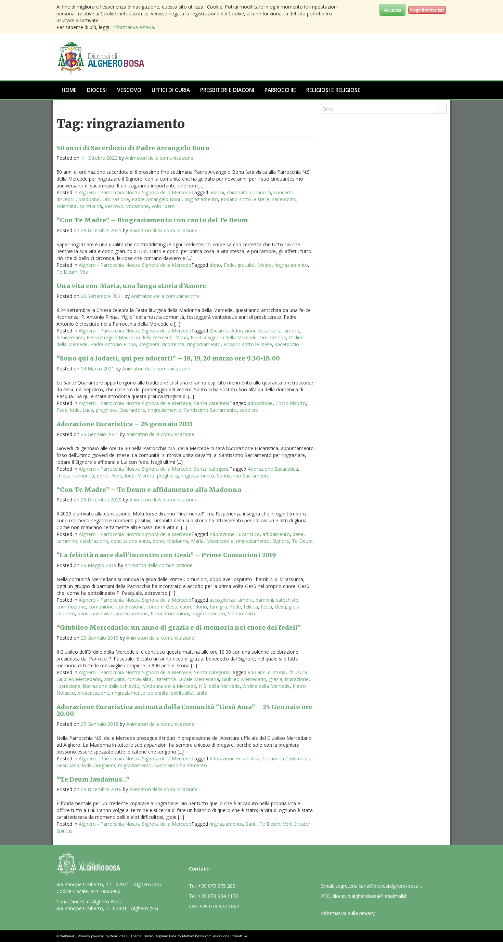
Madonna (89, 199)
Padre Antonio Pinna (113, 344)
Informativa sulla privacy (348, 913)
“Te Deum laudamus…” (92, 779)
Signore (280, 541)
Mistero (145, 475)
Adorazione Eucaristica (256, 330)
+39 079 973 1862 (219, 906)
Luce (87, 410)
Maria (181, 337)
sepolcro (249, 410)
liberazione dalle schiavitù (111, 686)
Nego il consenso (427, 10)
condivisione (130, 606)
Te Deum (66, 272)
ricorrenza (173, 344)
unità (201, 693)
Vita (84, 272)
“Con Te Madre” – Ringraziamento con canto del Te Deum (152, 220)
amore (291, 330)
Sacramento (241, 613)
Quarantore (132, 410)
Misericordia (219, 541)
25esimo (219, 330)
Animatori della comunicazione (159, 158)
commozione (71, 606)
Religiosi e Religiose (333, 90)
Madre (264, 265)
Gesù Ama (67, 765)
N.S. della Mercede (219, 686)
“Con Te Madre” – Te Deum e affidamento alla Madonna (148, 490)
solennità (66, 206)
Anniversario (70, 337)
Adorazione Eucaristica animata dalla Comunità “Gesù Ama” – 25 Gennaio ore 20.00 (184, 710)
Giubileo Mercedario (244, 679)
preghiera (149, 344)
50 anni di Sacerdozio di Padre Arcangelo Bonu (132, 148)
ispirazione (297, 679)
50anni (216, 192)
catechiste (287, 600)
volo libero (163, 206)
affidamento (276, 534)
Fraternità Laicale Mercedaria (186, 679)
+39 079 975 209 (216, 885)
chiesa (63, 475)
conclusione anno (130, 541)
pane (83, 613)
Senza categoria (212, 403)
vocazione (137, 206)
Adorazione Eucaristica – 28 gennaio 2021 (124, 424)
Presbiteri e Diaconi (227, 90)
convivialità (139, 679)
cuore (186, 606)
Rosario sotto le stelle (245, 199)
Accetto (392, 9)
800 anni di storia (267, 672)
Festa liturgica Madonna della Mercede (129, 337)
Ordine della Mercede (266, 686)
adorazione (260, 403)
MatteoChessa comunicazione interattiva (214, 936)
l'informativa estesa (132, 27)
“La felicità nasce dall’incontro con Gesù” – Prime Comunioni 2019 (166, 555)
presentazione (93, 693)
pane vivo (102, 613)
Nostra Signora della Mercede (224, 337)
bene (298, 534)
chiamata (237, 192)
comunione (101, 606)
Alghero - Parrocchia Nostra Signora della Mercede (135, 192)
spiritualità (90, 206)
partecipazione (131, 613)
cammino (66, 541)
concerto (284, 192)
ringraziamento (201, 199)
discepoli (66, 199)
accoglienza (222, 600)
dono (215, 265)
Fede (229, 265)
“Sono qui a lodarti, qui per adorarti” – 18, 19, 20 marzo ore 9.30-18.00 (168, 358)
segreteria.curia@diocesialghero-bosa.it (378, 885)
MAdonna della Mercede (169, 686)
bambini (264, 600)
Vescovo (129, 90)
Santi (251, 824)
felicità (251, 606)
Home (69, 90)
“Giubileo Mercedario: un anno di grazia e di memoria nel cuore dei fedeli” (178, 627)
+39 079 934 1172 (218, 896)
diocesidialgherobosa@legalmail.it (369, 896)
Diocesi (97, 90)
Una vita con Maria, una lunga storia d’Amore (131, 286)
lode (75, 410)
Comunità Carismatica (286, 758)
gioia (294, 606)
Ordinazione (115, 199)
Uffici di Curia (171, 90)
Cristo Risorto (290, 403)
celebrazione (94, 541)
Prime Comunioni (170, 613)
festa (266, 606)
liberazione (68, 686)
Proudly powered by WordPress (102, 936)
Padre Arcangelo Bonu (157, 199)
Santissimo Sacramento (210, 410)
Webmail (67, 936)
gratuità (246, 265)
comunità (260, 192)
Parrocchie (280, 90)
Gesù (280, 606)
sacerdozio (284, 199)
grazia (275, 679)
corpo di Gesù (161, 606)
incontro (65, 613)
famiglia (218, 606)
